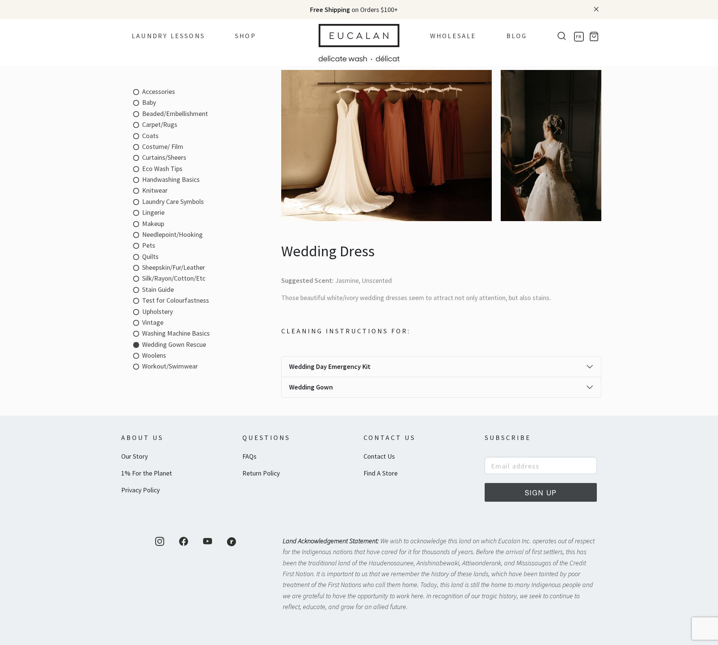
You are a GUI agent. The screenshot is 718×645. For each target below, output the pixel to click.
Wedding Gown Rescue (174, 344)
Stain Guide (158, 289)
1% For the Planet (146, 473)
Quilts (150, 256)
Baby (149, 102)
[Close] (596, 9)
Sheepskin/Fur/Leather (173, 267)
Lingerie (153, 212)
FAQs (249, 456)
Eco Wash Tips (162, 168)
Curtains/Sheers (164, 157)
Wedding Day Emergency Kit (330, 366)
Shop (245, 35)
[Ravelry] (231, 541)
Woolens (154, 355)
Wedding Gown (311, 387)
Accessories (158, 91)
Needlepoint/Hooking (172, 234)
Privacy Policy (140, 490)
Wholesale (453, 35)
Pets (148, 245)
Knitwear (155, 190)
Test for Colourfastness (175, 300)
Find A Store (380, 473)
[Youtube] (207, 541)
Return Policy (261, 473)
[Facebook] (183, 541)
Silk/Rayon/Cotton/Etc (173, 278)
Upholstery (157, 311)
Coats (150, 135)
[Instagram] (159, 541)
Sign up (541, 492)
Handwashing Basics (171, 179)
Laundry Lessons (168, 35)
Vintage (152, 322)
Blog (516, 35)
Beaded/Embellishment (175, 113)
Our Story (134, 456)
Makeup (153, 223)
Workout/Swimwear (170, 366)
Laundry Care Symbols (173, 201)
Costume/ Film (162, 146)
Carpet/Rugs (159, 124)
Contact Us (379, 456)
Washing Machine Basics (176, 333)
